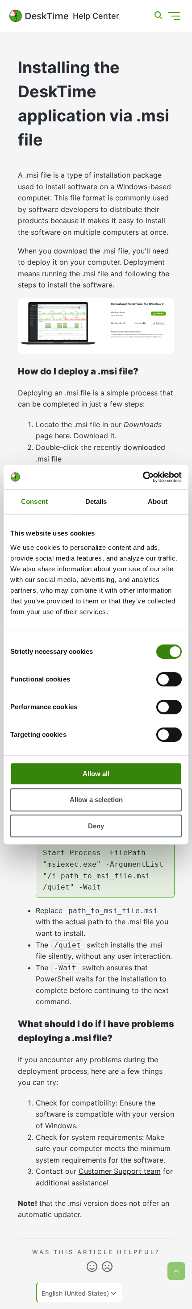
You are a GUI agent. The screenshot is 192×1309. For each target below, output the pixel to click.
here (62, 435)
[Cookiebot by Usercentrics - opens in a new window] (143, 477)
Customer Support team (120, 1171)
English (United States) (75, 1293)
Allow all (96, 773)
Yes (92, 1267)
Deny (96, 826)
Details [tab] (96, 501)
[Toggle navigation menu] (174, 16)
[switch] (169, 679)
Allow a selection (96, 799)
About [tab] (157, 501)
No (107, 1267)
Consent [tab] (34, 501)
